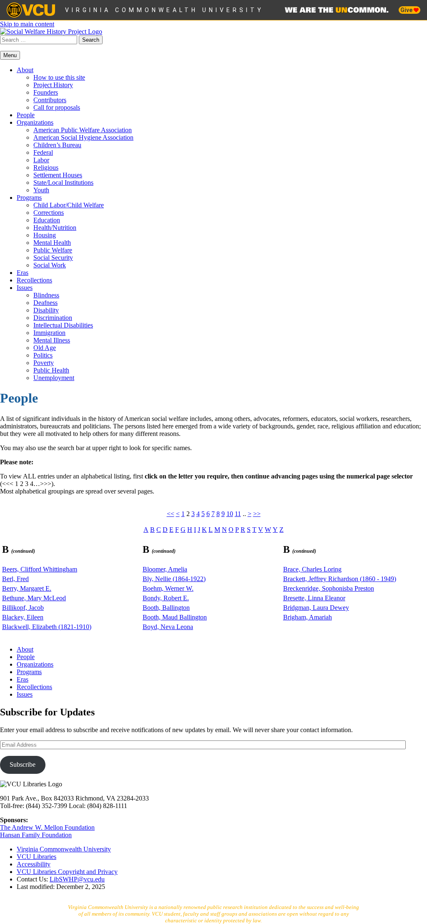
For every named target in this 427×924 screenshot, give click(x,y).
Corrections (48, 212)
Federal (43, 152)
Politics (43, 355)
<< (170, 513)
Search (90, 40)
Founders (45, 92)
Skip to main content (27, 24)
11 (238, 513)
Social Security (53, 257)
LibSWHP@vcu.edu (77, 879)
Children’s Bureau (57, 145)
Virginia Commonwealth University (164, 10)
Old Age (44, 347)
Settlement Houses (57, 175)
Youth (41, 190)
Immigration (49, 332)
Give (407, 10)
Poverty (43, 362)
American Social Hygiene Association (83, 137)
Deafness (45, 302)
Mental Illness (51, 340)
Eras (22, 272)
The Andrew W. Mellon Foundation (47, 827)
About (25, 69)
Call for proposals (56, 107)
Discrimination (52, 317)
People (26, 114)
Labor (41, 160)
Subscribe (22, 764)
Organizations (35, 122)
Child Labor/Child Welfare (68, 205)
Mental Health (52, 242)
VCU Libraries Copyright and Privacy (67, 871)
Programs (29, 197)
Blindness (46, 295)
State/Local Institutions (63, 182)
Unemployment (53, 377)
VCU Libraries (36, 856)
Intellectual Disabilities (63, 325)
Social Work (49, 265)
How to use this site (59, 77)
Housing (44, 235)
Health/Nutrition (54, 227)
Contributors (49, 99)
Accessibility (33, 864)
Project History (53, 84)
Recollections (34, 280)
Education (46, 220)
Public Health (51, 370)
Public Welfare (52, 250)
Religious (45, 167)
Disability (46, 310)
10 (229, 513)
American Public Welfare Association (82, 129)
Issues (25, 287)
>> (257, 513)
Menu (10, 55)
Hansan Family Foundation (36, 834)
